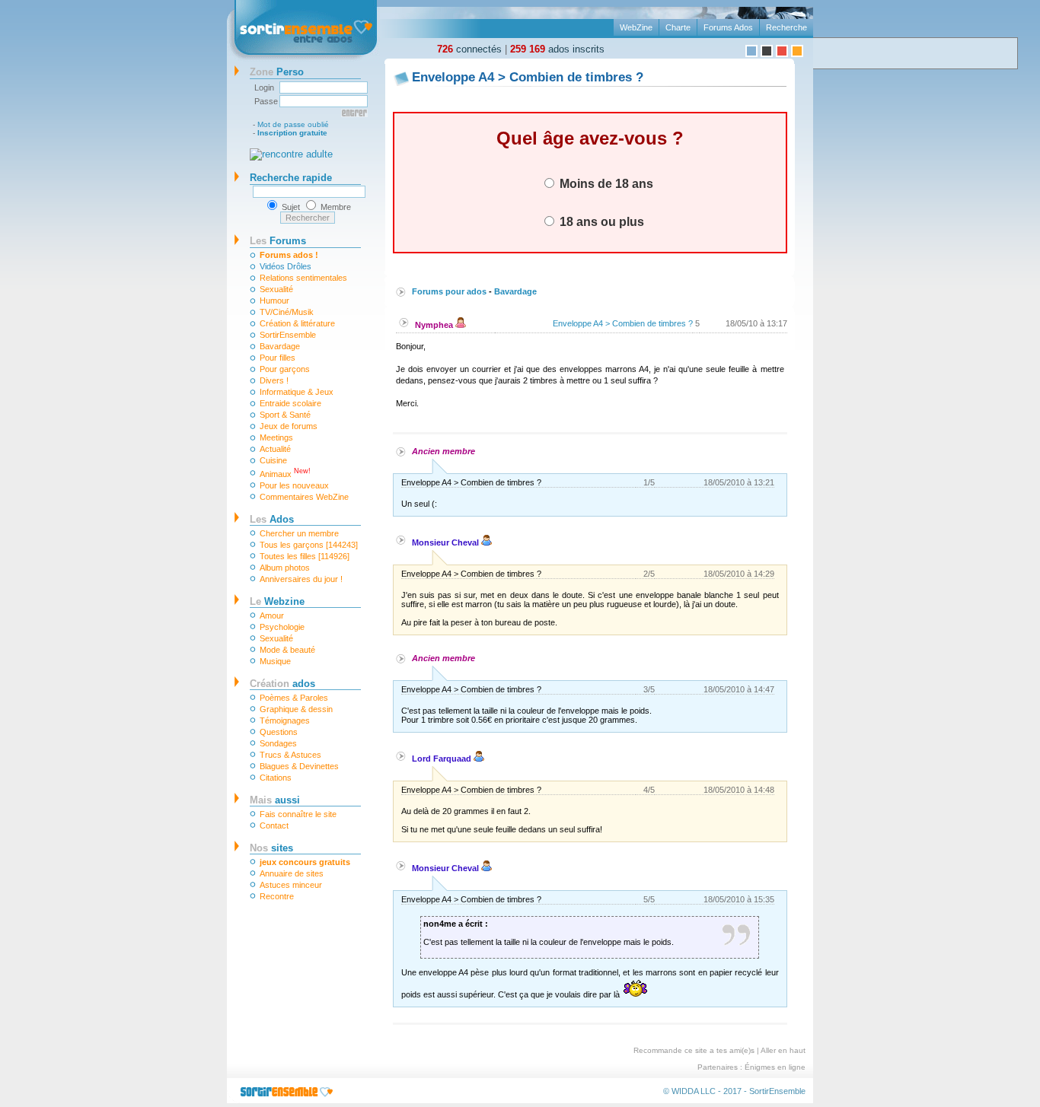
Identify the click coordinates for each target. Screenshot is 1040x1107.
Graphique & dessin (296, 709)
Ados (272, 519)
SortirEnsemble (288, 334)
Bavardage (280, 346)
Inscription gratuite (292, 133)
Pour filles (277, 357)
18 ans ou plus (600, 221)
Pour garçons (285, 369)
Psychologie (282, 626)
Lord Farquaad (443, 758)
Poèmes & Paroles (294, 697)
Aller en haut (783, 1050)
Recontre (277, 896)
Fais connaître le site (298, 814)
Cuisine (273, 460)
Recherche (786, 27)
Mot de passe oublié (293, 124)
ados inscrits (557, 49)
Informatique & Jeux (296, 391)
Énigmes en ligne (775, 1067)
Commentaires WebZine (304, 496)
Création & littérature (297, 323)
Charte (678, 27)
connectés (469, 49)
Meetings (276, 437)
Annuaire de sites (292, 873)
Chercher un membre (299, 533)
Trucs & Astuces (290, 754)
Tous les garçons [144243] (309, 544)
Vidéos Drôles (285, 266)
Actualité (275, 448)
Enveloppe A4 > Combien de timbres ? (623, 323)
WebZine (636, 27)
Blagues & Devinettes (299, 766)
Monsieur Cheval (446, 542)
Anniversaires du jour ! (301, 579)
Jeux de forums (288, 426)
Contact (274, 825)
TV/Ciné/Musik (287, 312)
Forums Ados (728, 27)
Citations (276, 777)
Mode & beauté (287, 649)
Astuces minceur (291, 884)
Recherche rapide (291, 177)
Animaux (285, 473)
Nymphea (435, 324)
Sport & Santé (285, 414)
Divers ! (274, 380)
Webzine (277, 601)
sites (271, 848)
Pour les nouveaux (294, 485)
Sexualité (276, 289)
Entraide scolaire (290, 403)
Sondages (278, 743)
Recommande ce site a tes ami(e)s (693, 1050)
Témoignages (285, 720)
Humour (274, 300)
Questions (279, 731)
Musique (275, 661)
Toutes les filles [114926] (304, 556)
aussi (275, 800)
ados (282, 683)
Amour (272, 615)
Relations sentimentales (303, 277)
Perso (277, 72)
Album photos (285, 567)
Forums (278, 241)
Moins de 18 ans (605, 183)
